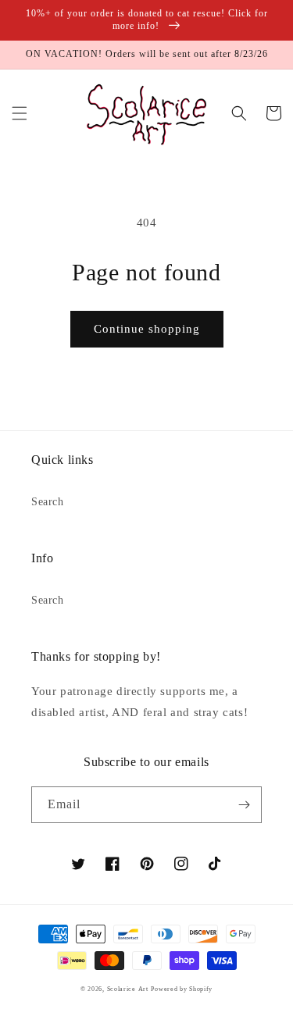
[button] (19, 113)
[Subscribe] (244, 804)
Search (47, 502)
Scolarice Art (127, 989)
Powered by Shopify (182, 989)
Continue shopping (147, 329)
